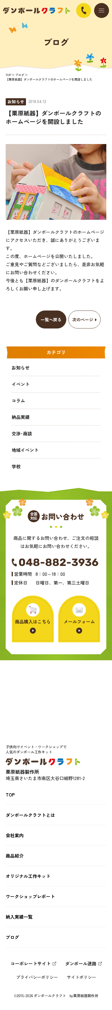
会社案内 (15, 835)
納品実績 (21, 417)
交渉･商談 (22, 433)
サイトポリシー (81, 977)
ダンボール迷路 (80, 963)
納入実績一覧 (19, 917)
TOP (8, 74)
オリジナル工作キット (28, 876)
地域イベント (25, 450)
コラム (18, 400)
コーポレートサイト (30, 963)
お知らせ (21, 367)
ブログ (19, 74)
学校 (16, 466)
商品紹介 (15, 855)
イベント (21, 384)
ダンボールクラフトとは (30, 815)
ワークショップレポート (30, 896)
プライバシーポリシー (37, 977)
